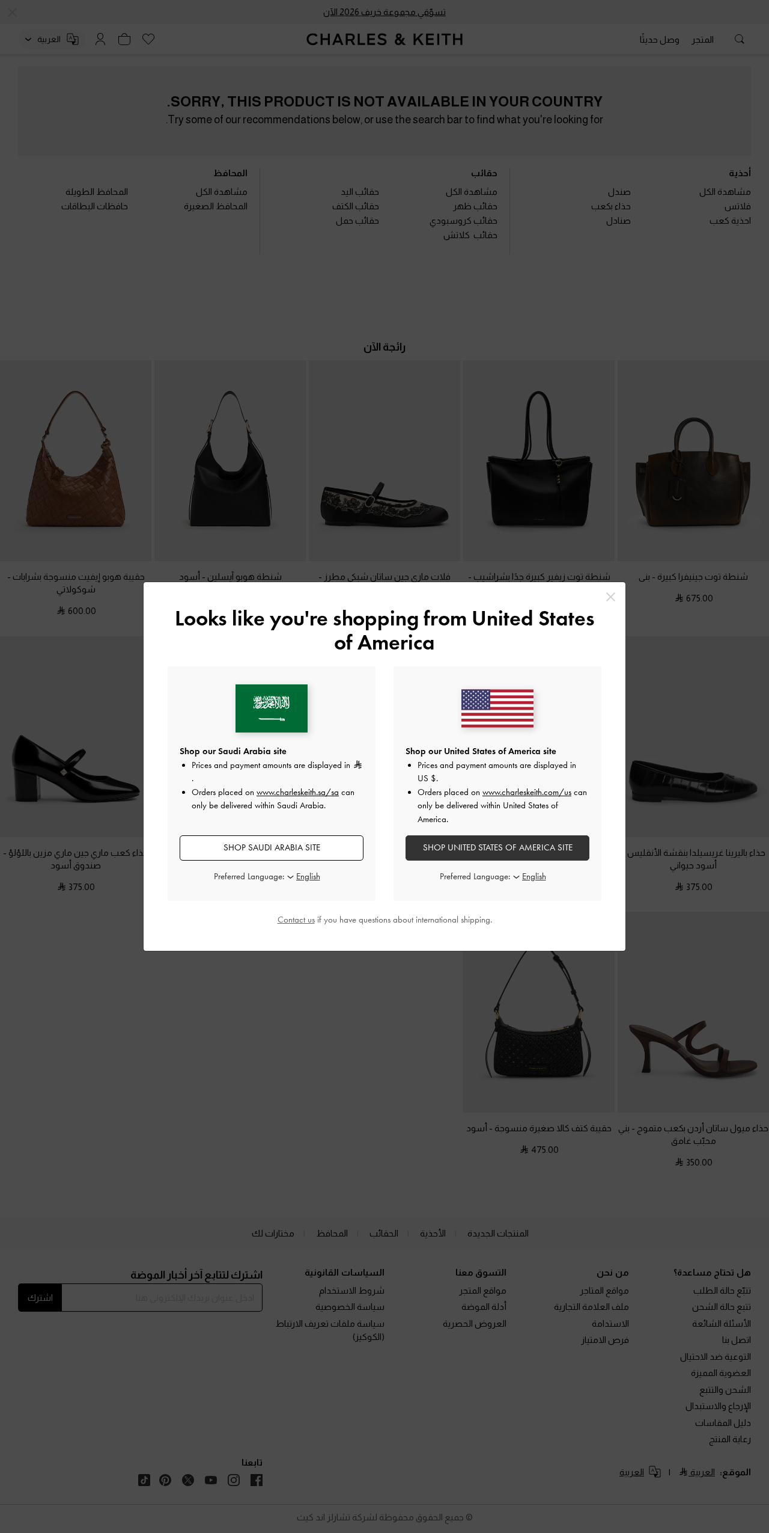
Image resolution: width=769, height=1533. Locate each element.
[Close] (610, 597)
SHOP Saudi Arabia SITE (271, 847)
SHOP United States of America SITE (498, 847)
